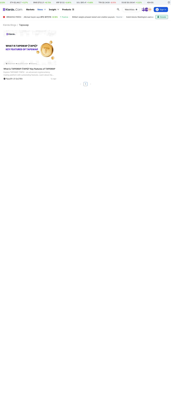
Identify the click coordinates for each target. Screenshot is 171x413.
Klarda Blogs (9, 25)
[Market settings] (169, 2)
